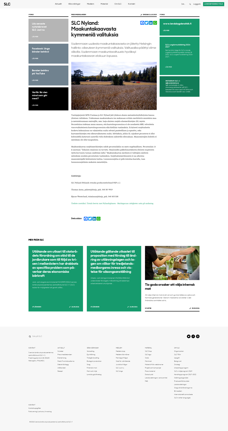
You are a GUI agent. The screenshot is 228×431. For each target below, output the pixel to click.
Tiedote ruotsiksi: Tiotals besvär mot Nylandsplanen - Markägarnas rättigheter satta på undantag (112, 203)
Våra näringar (74, 4)
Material (104, 4)
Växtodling (90, 351)
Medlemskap (120, 351)
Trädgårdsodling (93, 358)
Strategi (177, 364)
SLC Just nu (120, 368)
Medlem (90, 4)
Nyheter (148, 308)
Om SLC (117, 4)
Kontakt (131, 4)
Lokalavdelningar (180, 384)
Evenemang (62, 358)
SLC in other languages (182, 398)
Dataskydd (149, 374)
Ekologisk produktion (94, 361)
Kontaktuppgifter (34, 408)
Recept (60, 371)
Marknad (148, 361)
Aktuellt (58, 4)
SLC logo (148, 354)
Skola (147, 358)
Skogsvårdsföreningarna (183, 388)
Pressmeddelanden (78, 14)
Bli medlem (178, 391)
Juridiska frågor (121, 364)
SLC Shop (148, 351)
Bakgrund (177, 361)
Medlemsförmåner (123, 354)
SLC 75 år (177, 354)
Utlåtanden (36, 307)
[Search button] (190, 4)
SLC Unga (119, 371)
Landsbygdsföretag (94, 374)
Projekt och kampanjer (153, 368)
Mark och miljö (92, 371)
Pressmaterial (150, 371)
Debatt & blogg (63, 364)
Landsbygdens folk (213, 4)
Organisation (179, 351)
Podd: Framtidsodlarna (66, 361)
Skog (88, 364)
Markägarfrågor (122, 358)
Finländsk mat (92, 368)
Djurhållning (91, 354)
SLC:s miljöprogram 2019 (183, 371)
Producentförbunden (181, 381)
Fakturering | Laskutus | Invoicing (40, 411)
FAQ (146, 381)
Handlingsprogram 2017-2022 (185, 374)
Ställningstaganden (181, 378)
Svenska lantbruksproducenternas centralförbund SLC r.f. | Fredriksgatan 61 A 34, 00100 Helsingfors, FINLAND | (41, 357)
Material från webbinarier (154, 364)
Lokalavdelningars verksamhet (156, 378)
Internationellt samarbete (183, 394)
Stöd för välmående (123, 361)
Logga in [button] (197, 4)
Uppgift (177, 358)
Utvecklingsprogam (181, 368)
